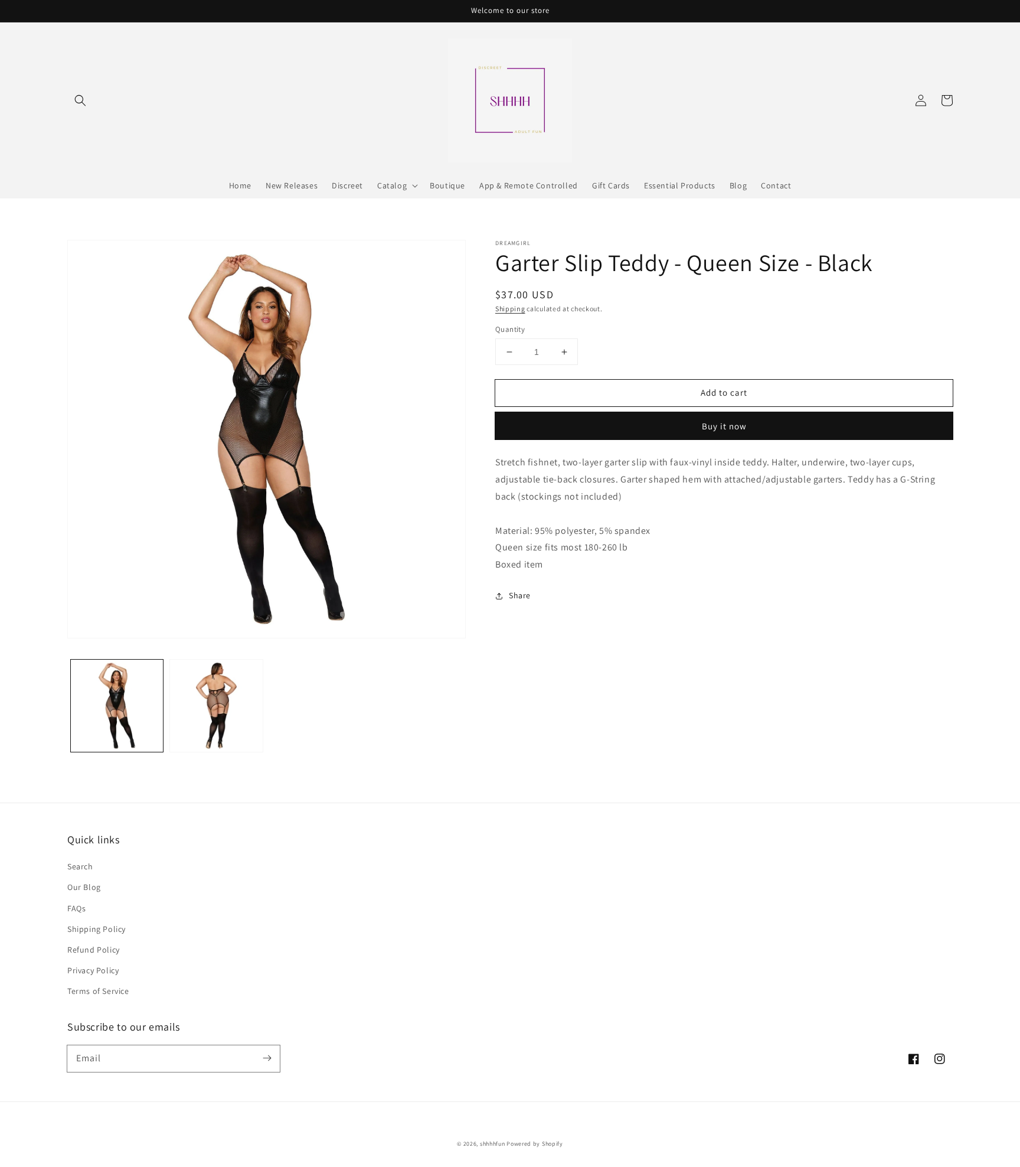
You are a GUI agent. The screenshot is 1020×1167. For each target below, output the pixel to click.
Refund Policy (93, 949)
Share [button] (520, 595)
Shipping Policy (96, 929)
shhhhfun (492, 1144)
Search (80, 866)
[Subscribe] (267, 1058)
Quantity (510, 329)
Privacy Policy (93, 970)
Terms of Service (98, 991)
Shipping (510, 308)
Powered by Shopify (534, 1144)
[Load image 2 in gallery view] (216, 705)
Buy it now (724, 426)
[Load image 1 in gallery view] (117, 705)
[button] (80, 100)
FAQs (76, 908)
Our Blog (84, 887)
